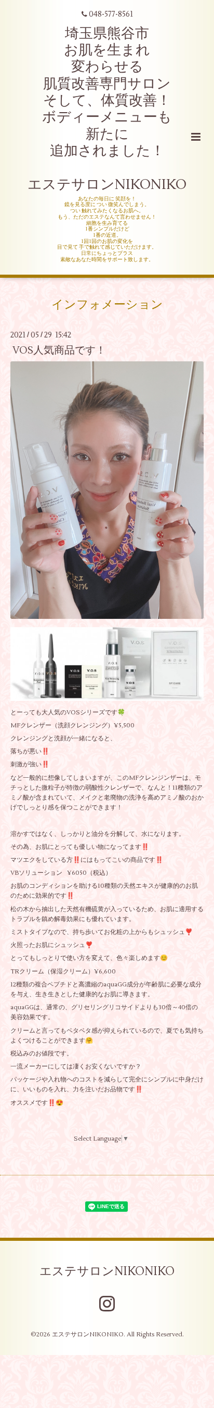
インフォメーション (107, 304)
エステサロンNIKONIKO (107, 1271)
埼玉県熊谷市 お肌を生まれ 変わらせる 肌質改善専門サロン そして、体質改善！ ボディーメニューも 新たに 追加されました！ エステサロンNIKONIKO (107, 109)
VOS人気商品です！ (59, 350)
